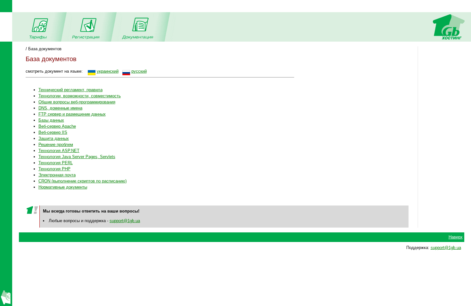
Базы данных (51, 120)
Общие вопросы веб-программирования (76, 102)
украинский (108, 71)
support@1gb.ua (125, 220)
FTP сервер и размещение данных (72, 114)
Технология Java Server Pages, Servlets (76, 156)
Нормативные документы (62, 187)
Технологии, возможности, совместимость (79, 95)
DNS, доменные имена (60, 108)
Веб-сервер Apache (57, 126)
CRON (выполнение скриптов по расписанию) (82, 181)
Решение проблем (55, 144)
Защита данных (53, 138)
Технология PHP (54, 168)
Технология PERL (55, 162)
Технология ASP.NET (58, 150)
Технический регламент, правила (70, 89)
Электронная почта (57, 175)
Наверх (456, 237)
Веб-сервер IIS (52, 132)
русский (139, 71)
